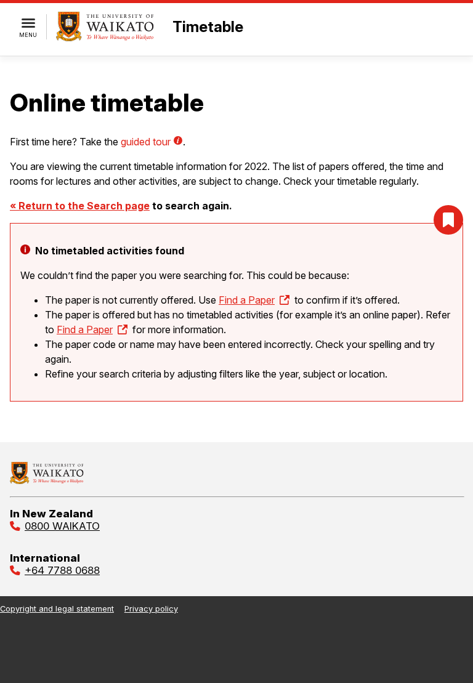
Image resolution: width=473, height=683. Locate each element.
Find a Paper (247, 300)
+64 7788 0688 (62, 570)
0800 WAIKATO (62, 526)
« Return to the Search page (80, 206)
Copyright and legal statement (57, 608)
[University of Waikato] (47, 480)
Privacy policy (151, 608)
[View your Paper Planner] (448, 220)
